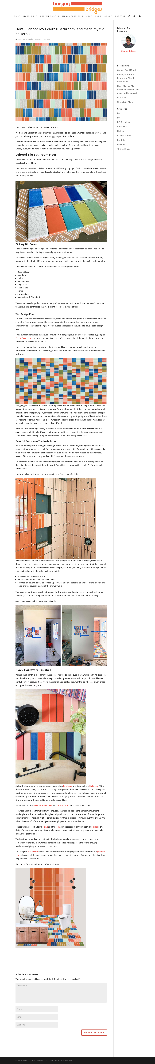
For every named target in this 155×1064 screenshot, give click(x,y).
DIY (118, 117)
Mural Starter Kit (25, 16)
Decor (120, 113)
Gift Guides (122, 126)
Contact (120, 16)
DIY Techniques (36, 39)
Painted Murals (124, 135)
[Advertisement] (60, 955)
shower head (63, 805)
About (108, 16)
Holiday (120, 131)
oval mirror (33, 851)
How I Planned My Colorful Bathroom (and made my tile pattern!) (128, 89)
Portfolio (121, 140)
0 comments (46, 39)
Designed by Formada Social (63, 1060)
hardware (67, 786)
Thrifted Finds (123, 149)
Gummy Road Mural (126, 70)
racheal (19, 39)
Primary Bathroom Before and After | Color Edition (125, 78)
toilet (58, 826)
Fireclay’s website (23, 338)
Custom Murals (49, 16)
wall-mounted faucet (42, 805)
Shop (89, 16)
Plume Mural (123, 97)
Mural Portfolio (72, 16)
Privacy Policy (36, 1060)
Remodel (121, 144)
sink (46, 826)
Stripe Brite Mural (125, 102)
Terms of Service (47, 1060)
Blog (98, 16)
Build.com (93, 786)
